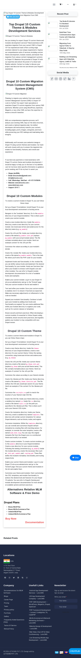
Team (6, 606)
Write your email (60, 597)
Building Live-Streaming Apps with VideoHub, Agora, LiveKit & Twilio (68, 59)
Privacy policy (9, 610)
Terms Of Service (10, 625)
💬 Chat (75, 458)
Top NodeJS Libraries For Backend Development (67, 23)
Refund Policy (9, 629)
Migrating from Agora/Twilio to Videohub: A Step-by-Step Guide (67, 46)
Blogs (6, 596)
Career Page (8, 600)
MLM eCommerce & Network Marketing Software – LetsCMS (39, 620)
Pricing (6, 603)
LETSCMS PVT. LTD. (11, 654)
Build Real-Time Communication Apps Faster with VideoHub (67, 34)
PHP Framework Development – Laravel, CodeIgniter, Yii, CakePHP (40, 612)
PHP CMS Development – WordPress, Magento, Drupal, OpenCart (39, 604)
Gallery (6, 616)
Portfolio (7, 613)
